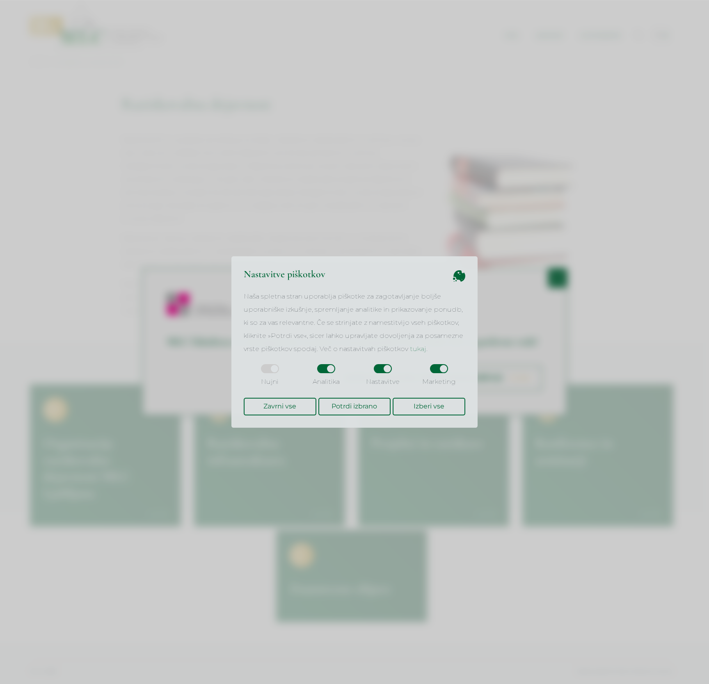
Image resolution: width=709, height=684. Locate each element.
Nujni (270, 381)
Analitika (326, 381)
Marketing (439, 381)
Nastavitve (383, 381)
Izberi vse (429, 406)
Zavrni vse (279, 406)
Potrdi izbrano (354, 406)
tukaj (418, 349)
